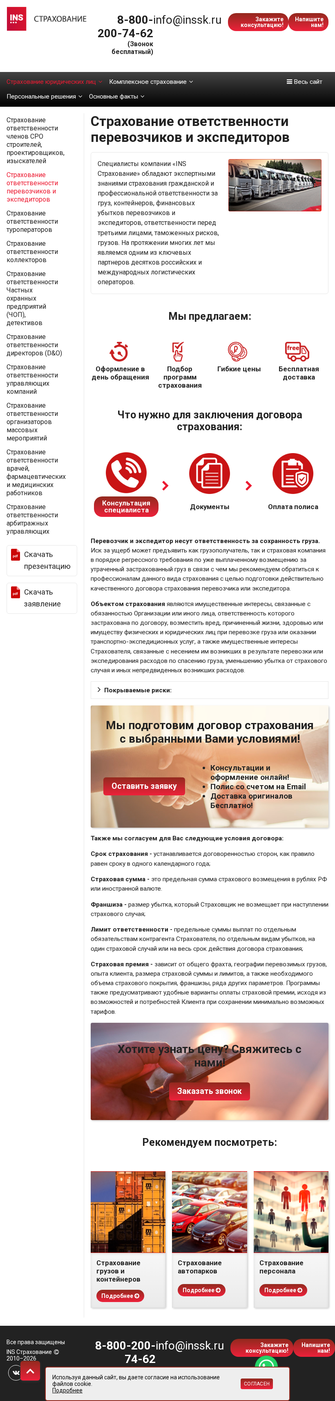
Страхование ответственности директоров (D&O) (34, 345)
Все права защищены (36, 1342)
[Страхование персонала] (291, 1212)
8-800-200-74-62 (125, 26)
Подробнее (117, 1296)
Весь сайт (307, 81)
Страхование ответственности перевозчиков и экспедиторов (32, 187)
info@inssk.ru (187, 20)
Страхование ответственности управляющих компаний (32, 379)
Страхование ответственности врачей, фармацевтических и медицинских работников (36, 472)
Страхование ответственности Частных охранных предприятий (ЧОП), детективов (32, 298)
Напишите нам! (309, 22)
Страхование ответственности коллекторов (32, 252)
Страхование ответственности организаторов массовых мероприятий (32, 422)
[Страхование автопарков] (209, 1212)
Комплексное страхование (148, 81)
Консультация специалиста (126, 506)
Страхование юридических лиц (51, 81)
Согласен (257, 1384)
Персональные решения (41, 96)
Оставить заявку (144, 786)
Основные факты (113, 96)
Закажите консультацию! (262, 22)
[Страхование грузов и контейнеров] (128, 1212)
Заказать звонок (209, 1091)
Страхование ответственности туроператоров (32, 221)
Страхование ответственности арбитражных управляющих (32, 519)
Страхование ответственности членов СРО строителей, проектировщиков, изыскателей (36, 140)
